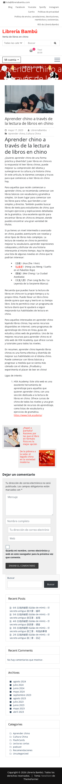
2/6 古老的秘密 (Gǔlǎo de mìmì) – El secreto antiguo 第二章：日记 (30, 636)
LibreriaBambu (38, 130)
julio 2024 (18, 684)
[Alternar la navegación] (57, 59)
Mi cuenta (10, 60)
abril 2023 (18, 711)
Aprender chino (16, 133)
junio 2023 (18, 705)
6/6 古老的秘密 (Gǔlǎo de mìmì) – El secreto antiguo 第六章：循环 (30, 609)
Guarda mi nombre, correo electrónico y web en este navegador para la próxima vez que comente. (29, 554)
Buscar (11, 577)
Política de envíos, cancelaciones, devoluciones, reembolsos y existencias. (36, 18)
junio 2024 (18, 688)
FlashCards (19, 740)
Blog (10, 7)
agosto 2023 (19, 698)
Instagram (54, 7)
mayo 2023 (19, 708)
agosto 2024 (19, 681)
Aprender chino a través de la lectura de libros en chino (29, 121)
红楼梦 (19, 266)
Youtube (32, 7)
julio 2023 (18, 701)
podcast (17, 746)
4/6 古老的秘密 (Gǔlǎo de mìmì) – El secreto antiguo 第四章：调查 (30, 623)
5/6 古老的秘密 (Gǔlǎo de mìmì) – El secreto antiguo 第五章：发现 (30, 616)
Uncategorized (20, 753)
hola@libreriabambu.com (18, 2)
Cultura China (33, 133)
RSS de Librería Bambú (48, 24)
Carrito (31, 11)
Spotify (42, 7)
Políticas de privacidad (48, 11)
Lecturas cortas (21, 743)
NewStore (46, 775)
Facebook (20, 7)
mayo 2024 (19, 691)
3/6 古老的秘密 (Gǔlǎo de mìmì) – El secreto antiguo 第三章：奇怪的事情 (30, 629)
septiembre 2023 (22, 694)
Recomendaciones (22, 750)
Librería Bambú (19, 31)
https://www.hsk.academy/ (28, 415)
